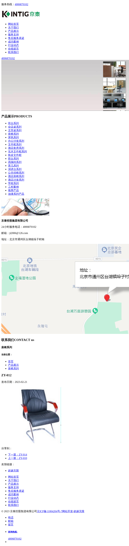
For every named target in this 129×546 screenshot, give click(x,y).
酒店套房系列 (16, 148)
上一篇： (17, 458)
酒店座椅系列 (16, 176)
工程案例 (13, 186)
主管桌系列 (15, 130)
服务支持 (13, 487)
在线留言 (13, 501)
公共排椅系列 (16, 172)
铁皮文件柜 (15, 155)
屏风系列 (13, 137)
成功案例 (13, 494)
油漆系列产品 (16, 193)
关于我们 (13, 480)
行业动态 (13, 498)
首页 (10, 361)
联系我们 (13, 505)
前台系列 (13, 158)
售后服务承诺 (16, 490)
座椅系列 (13, 133)
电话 (10, 517)
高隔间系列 (15, 162)
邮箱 (10, 521)
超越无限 (79, 511)
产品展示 (13, 364)
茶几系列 (13, 165)
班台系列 (13, 123)
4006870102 (21, 4)
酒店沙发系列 (16, 179)
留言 (10, 524)
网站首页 (13, 476)
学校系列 (13, 183)
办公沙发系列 (16, 140)
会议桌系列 (15, 126)
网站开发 (67, 511)
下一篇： (17, 454)
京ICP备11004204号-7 (49, 511)
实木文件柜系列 (17, 151)
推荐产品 (13, 190)
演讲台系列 (15, 169)
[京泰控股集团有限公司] (21, 18)
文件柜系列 (15, 144)
